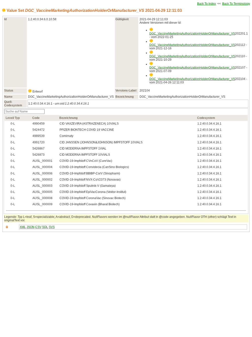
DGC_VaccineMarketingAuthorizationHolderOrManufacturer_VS (192, 33)
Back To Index (206, 3)
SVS (52, 227)
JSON (30, 227)
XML (23, 227)
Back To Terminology (236, 3)
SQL (45, 227)
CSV (38, 227)
